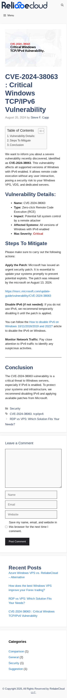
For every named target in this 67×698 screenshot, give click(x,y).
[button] (62, 5)
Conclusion (17, 144)
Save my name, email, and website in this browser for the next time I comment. (33, 527)
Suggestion (16, 669)
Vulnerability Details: (22, 135)
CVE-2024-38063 (21, 414)
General (14, 657)
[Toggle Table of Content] (39, 131)
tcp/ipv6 (38, 414)
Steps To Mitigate (20, 140)
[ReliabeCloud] (24, 5)
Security (15, 408)
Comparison (16, 651)
